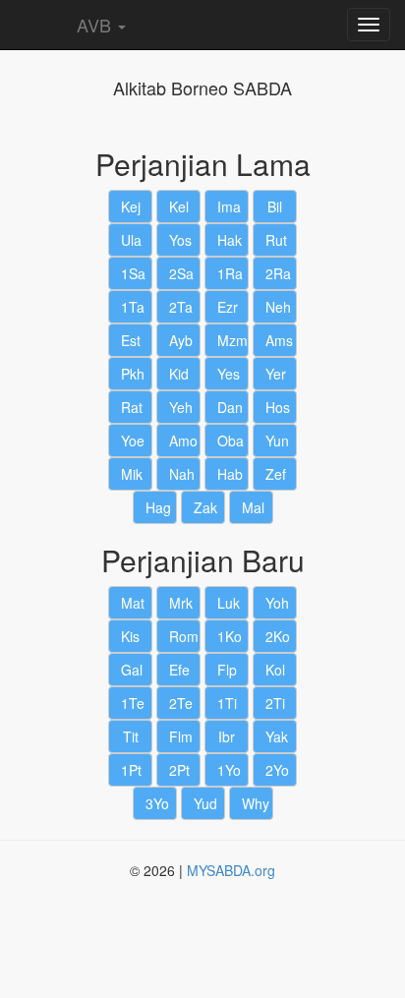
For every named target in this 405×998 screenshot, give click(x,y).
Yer (275, 373)
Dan (230, 407)
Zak (205, 507)
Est (131, 340)
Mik (132, 474)
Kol (275, 669)
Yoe (133, 440)
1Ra (230, 273)
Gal (132, 669)
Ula (131, 240)
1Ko (229, 636)
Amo (183, 440)
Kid (179, 373)
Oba (230, 440)
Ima (229, 206)
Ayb (181, 340)
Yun (277, 440)
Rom (184, 636)
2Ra (278, 273)
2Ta (181, 307)
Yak (276, 736)
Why (255, 803)
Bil (274, 206)
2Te (181, 703)
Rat (132, 407)
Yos (180, 240)
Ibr (226, 736)
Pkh (133, 373)
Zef (275, 474)
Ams (279, 340)
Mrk (181, 603)
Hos (277, 407)
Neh (278, 307)
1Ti (227, 703)
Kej (131, 206)
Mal (253, 507)
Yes (228, 373)
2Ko (277, 636)
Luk (228, 603)
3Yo (157, 803)
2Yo (277, 770)
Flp (227, 669)
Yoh (277, 603)
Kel (179, 206)
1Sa (133, 273)
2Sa (181, 273)
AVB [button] (94, 24)
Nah (182, 474)
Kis (130, 636)
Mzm (232, 340)
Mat (133, 603)
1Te (133, 703)
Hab (230, 474)
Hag (158, 507)
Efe (179, 669)
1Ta (133, 307)
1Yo (229, 770)
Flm (181, 736)
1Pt (131, 770)
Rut (276, 240)
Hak (229, 240)
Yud (205, 803)
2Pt (179, 770)
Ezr (227, 307)
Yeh (181, 407)
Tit (131, 736)
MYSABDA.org (231, 870)
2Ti (275, 703)
